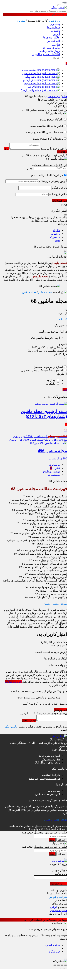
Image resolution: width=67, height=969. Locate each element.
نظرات (56, 44)
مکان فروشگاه (58, 194)
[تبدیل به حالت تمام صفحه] (62, 965)
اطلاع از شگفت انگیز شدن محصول (42, 370)
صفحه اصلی (52, 944)
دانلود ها (55, 30)
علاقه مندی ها (51, 37)
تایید (52, 839)
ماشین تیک (11, 726)
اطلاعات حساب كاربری (46, 54)
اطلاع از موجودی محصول (48, 366)
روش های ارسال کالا (47, 762)
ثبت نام (21, 20)
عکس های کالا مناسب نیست (46, 125)
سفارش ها (53, 27)
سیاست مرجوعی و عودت (44, 778)
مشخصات (54, 474)
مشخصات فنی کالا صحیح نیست (44, 132)
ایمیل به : (50, 380)
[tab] (31, 464)
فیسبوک (55, 236)
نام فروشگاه (59, 187)
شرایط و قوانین (58, 896)
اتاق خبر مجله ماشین (47, 794)
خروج (56, 57)
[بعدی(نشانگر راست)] (62, 968)
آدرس (56, 34)
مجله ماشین (52, 96)
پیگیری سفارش (50, 47)
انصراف (62, 839)
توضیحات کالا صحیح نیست (48, 138)
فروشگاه (54, 951)
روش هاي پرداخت (49, 50)
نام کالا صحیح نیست (51, 119)
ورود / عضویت (58, 883)
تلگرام (56, 230)
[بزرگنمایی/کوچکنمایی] (65, 965)
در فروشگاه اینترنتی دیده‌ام (47, 174)
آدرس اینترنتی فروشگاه (53, 181)
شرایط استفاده (51, 774)
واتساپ (55, 233)
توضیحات (54, 464)
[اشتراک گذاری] (58, 965)
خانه (64, 96)
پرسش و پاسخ (51, 471)
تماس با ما (54, 790)
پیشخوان (55, 24)
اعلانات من (53, 40)
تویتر (57, 240)
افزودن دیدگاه (13, 681)
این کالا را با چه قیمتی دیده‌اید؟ (49, 164)
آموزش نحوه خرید (49, 755)
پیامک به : (50, 383)
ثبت (65, 389)
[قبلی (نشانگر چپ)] (65, 968)
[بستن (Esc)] (54, 965)
